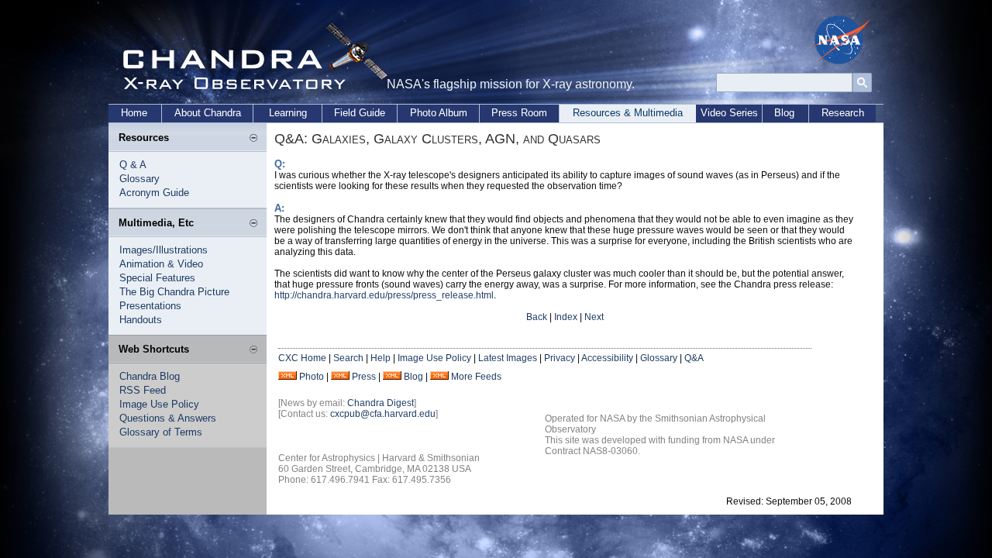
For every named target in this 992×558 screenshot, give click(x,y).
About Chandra (207, 113)
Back (536, 317)
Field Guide (359, 113)
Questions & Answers (167, 418)
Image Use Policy (159, 404)
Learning (288, 113)
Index (565, 317)
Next (594, 317)
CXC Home (302, 358)
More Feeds (476, 376)
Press (364, 376)
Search (348, 358)
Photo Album (438, 113)
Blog (784, 113)
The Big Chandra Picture (174, 292)
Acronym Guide (154, 192)
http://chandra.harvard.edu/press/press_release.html (384, 295)
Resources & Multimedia (628, 113)
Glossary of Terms (160, 432)
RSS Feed (142, 390)
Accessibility (607, 358)
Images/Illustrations (163, 250)
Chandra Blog (149, 376)
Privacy (559, 358)
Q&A (694, 358)
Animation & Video (161, 264)
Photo (311, 376)
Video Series (729, 113)
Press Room (519, 113)
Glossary (139, 178)
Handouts (140, 320)
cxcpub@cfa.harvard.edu (383, 413)
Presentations (150, 306)
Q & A (132, 164)
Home (134, 113)
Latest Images (507, 358)
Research (843, 113)
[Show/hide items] (253, 138)
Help (380, 358)
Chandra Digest (380, 403)
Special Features (157, 278)
